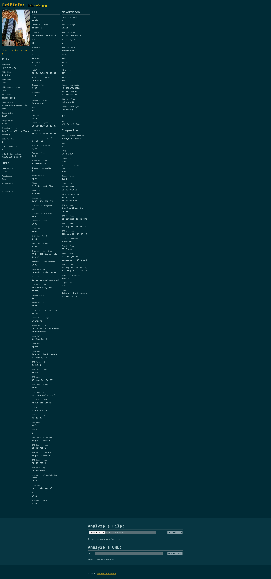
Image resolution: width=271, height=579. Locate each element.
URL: (90, 553)
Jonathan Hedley (106, 573)
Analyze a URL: (105, 547)
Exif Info (12, 4)
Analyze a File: (106, 526)
